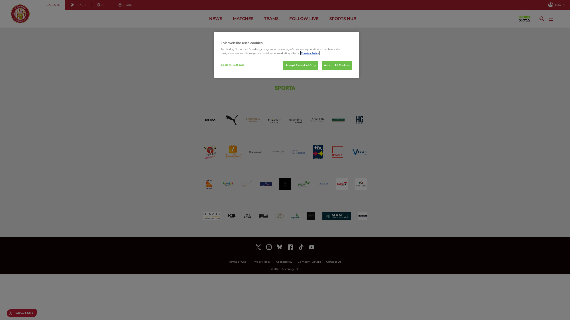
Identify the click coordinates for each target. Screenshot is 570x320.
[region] (286, 55)
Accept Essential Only (300, 65)
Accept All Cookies (337, 65)
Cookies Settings (232, 64)
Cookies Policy (310, 53)
